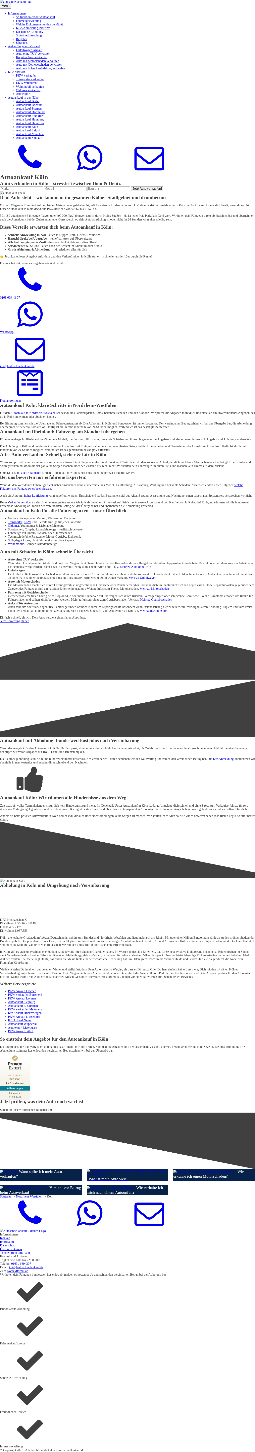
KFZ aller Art (16, 72)
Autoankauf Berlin (27, 101)
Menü (6, 6)
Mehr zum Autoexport (154, 610)
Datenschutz (8, 1245)
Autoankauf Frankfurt (29, 116)
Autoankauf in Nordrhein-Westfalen (33, 413)
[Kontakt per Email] (149, 171)
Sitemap (17, 1249)
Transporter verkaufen (30, 79)
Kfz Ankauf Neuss (19, 1020)
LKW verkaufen (26, 82)
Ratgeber (21, 39)
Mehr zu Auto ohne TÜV (136, 566)
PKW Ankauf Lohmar (22, 998)
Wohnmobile (16, 544)
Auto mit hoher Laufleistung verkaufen (40, 68)
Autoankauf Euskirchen (23, 1005)
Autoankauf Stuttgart (29, 137)
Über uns (21, 42)
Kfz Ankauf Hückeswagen (25, 1013)
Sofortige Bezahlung (29, 35)
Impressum (7, 1241)
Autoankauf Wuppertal (22, 1024)
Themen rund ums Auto (15, 1252)
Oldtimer (13, 525)
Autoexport (23, 93)
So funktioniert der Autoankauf (35, 17)
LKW (27, 522)
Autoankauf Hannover (30, 123)
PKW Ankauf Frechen (22, 991)
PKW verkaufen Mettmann (25, 1009)
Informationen (17, 13)
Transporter (15, 522)
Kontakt (5, 1238)
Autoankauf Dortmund (30, 112)
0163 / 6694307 (21, 1263)
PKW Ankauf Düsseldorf (24, 1016)
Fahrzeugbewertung (28, 20)
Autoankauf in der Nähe (23, 97)
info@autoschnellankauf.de (26, 1267)
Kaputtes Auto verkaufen (31, 57)
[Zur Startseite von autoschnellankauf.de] (16, 1)
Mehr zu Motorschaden (154, 588)
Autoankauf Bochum (29, 105)
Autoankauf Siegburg (21, 1002)
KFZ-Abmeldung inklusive (33, 28)
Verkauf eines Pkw (19, 502)
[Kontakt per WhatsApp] (90, 171)
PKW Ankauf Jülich (20, 1031)
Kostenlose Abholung (29, 31)
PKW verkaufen (26, 75)
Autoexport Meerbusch (22, 1027)
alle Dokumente (31, 472)
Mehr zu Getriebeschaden (156, 599)
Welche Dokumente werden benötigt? (39, 24)
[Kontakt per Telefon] (30, 171)
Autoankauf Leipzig (28, 130)
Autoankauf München (30, 134)
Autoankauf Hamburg (30, 119)
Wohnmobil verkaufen (30, 86)
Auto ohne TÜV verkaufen (33, 53)
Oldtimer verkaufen (28, 90)
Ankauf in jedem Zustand (24, 46)
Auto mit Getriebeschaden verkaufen (39, 64)
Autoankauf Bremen (29, 108)
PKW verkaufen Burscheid (25, 994)
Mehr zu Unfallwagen (142, 577)
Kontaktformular (17, 1271)
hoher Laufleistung (36, 495)
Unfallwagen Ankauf (29, 50)
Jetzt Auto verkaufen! (147, 188)
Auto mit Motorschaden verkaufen (37, 61)
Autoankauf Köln (27, 126)
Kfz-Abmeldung (223, 758)
